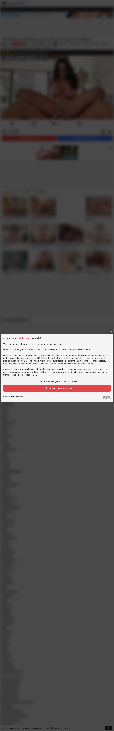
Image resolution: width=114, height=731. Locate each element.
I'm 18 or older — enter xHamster (57, 388)
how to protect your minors (13, 397)
